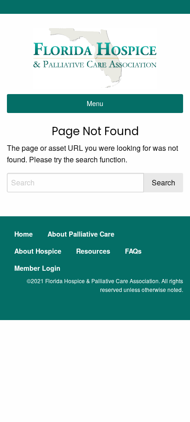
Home (23, 233)
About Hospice (37, 251)
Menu (95, 103)
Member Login (37, 268)
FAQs (133, 251)
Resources (93, 251)
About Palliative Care (81, 233)
